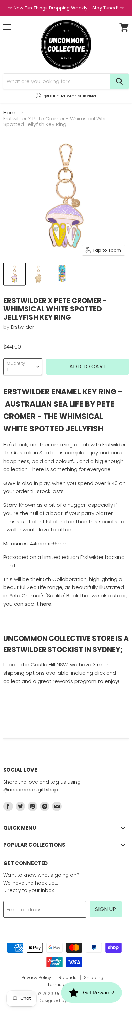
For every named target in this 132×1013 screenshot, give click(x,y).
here (45, 603)
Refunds (67, 977)
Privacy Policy (36, 977)
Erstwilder (22, 326)
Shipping (93, 977)
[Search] (119, 81)
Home (11, 112)
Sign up (105, 909)
